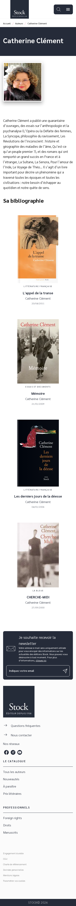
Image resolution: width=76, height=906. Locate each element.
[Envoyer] (65, 671)
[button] (38, 772)
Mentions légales (11, 875)
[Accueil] (19, 9)
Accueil (7, 23)
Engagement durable (13, 853)
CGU (5, 858)
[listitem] (6, 752)
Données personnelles (13, 869)
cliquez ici (41, 660)
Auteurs (19, 23)
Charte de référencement (15, 864)
